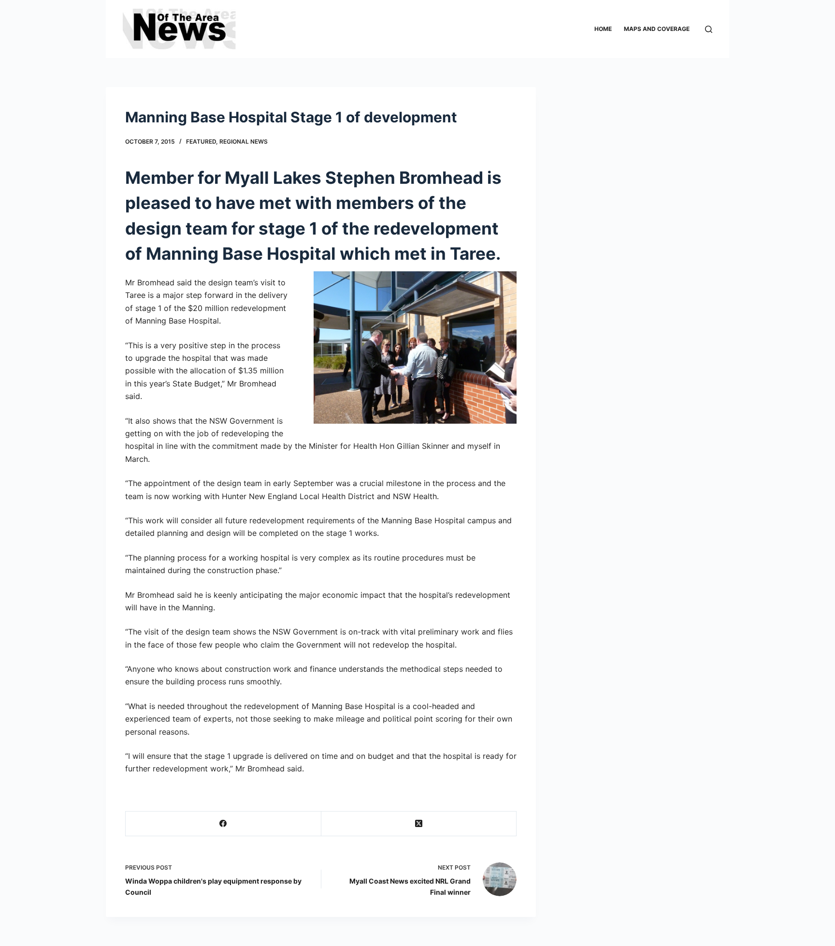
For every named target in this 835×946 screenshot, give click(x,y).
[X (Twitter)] (419, 824)
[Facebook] (223, 824)
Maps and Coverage (657, 28)
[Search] (708, 29)
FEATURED (201, 141)
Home (603, 28)
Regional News (243, 141)
